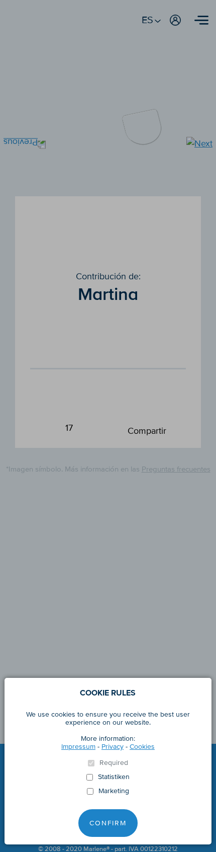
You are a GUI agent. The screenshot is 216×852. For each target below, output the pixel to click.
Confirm (108, 823)
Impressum (78, 746)
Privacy (112, 746)
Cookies (142, 746)
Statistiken (114, 777)
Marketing (113, 791)
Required (113, 763)
